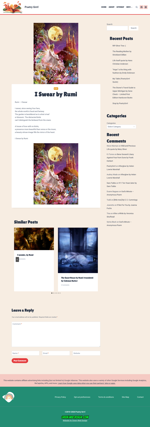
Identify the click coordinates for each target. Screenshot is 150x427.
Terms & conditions (106, 397)
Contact (140, 397)
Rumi (56, 88)
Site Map (125, 397)
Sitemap (120, 7)
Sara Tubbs (111, 183)
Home (103, 7)
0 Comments (21, 259)
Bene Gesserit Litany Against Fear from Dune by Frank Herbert (120, 157)
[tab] (51, 293)
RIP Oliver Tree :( (119, 46)
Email (46, 353)
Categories (111, 123)
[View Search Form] (137, 7)
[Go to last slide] (17, 259)
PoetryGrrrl (111, 166)
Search (109, 24)
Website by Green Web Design (75, 420)
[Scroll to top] (147, 398)
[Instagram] (146, 7)
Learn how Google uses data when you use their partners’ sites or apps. (87, 383)
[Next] (94, 259)
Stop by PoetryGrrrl (120, 103)
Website (76, 353)
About (111, 7)
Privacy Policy (60, 397)
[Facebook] (141, 7)
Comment (17, 324)
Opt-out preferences (82, 397)
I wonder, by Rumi (25, 255)
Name (16, 353)
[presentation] (34, 239)
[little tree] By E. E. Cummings (125, 200)
